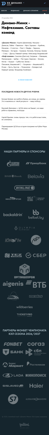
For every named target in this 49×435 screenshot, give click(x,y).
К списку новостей (25, 80)
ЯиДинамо (15, 11)
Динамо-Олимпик (30, 11)
